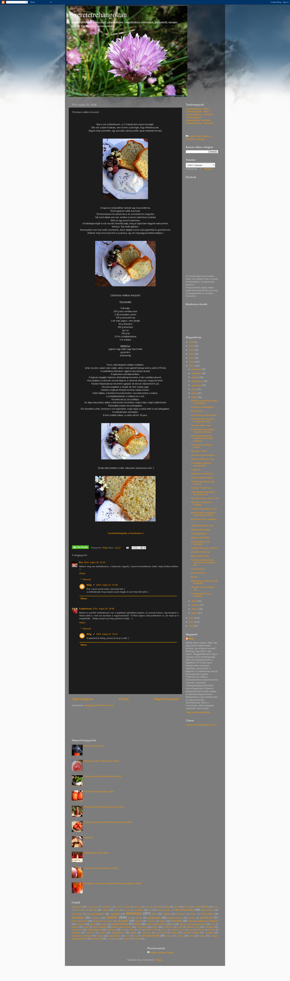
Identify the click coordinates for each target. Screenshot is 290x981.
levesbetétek (168, 927)
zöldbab (127, 939)
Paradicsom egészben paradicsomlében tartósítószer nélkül (112, 883)
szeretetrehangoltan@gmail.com (201, 725)
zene (116, 939)
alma (176, 907)
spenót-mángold (191, 933)
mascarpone (77, 930)
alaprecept (157, 907)
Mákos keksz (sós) (200, 556)
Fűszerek (95, 918)
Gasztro (112, 917)
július (194, 389)
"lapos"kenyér (106, 907)
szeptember (197, 381)
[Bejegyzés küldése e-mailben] (127, 548)
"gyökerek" (77, 907)
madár (180, 927)
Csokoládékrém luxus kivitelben (201, 595)
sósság (173, 933)
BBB (206, 907)
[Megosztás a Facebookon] (141, 547)
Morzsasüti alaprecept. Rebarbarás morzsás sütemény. (202, 438)
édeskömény (77, 914)
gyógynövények (174, 918)
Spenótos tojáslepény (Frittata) (201, 503)
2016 (192, 358)
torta (128, 936)
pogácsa (76, 933)
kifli (172, 924)
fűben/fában (78, 917)
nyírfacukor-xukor (178, 930)
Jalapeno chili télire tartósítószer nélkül (102, 776)
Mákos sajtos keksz (200, 537)
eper (154, 914)
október (195, 377)
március (196, 605)
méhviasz (111, 930)
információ (151, 921)
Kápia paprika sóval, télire (96, 853)
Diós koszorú (197, 411)
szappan (209, 933)
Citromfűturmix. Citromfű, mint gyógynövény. (203, 420)
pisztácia (211, 930)
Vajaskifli (88, 837)
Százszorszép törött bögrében (200, 543)
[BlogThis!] (135, 547)
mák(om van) (192, 927)
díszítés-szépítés (164, 910)
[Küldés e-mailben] (133, 547)
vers (191, 936)
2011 (191, 626)
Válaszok (86, 579)
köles (213, 924)
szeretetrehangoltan (99, 14)
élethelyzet (134, 913)
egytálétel (115, 914)
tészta (100, 936)
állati (166, 907)
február (195, 609)
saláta (133, 933)
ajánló (147, 907)
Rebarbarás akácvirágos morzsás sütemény (202, 430)
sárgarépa (146, 933)
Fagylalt (166, 914)
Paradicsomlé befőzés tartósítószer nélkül (104, 807)
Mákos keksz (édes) (200, 530)
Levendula (142, 927)
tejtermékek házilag (81, 936)
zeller (109, 939)
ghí (129, 918)
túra (135, 936)
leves (154, 927)
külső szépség (99, 927)
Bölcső (194, 577)
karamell (80, 924)
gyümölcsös (206, 917)
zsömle (136, 939)
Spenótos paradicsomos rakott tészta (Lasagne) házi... (203, 562)
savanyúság (161, 933)
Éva (81, 562)
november (197, 373)
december (197, 369)
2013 (192, 618)
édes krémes (207, 910)
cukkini (105, 910)
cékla (87, 910)
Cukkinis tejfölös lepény (202, 478)
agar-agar (138, 907)
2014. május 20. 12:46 (94, 562)
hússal (138, 921)
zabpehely (97, 939)
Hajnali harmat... (199, 573)
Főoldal (124, 699)
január (195, 613)
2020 (192, 342)
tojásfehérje (114, 936)
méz (123, 930)
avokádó (197, 907)
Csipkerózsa (85, 609)
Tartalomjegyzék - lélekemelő (200, 123)
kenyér (104, 924)
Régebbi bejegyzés (166, 699)
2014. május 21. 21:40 (107, 585)
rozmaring (90, 933)
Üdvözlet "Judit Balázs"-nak (204, 509)
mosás (131, 930)
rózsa (102, 933)
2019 (192, 346)
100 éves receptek (122, 907)
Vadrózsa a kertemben (202, 473)
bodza (215, 907)
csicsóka (126, 910)
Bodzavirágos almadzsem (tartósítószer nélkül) (203, 514)
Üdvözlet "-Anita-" (199, 451)
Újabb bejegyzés (83, 699)
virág (202, 936)
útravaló (169, 936)
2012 (192, 622)
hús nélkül (122, 920)
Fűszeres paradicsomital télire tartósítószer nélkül (108, 822)
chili (94, 910)
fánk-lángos (181, 914)
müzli (140, 930)
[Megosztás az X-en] (138, 547)
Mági (89, 585)
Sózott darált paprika (94, 746)
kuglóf (86, 927)
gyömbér (192, 918)
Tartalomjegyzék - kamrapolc (199, 114)
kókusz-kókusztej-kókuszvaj (192, 924)
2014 (192, 366)
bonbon (78, 910)
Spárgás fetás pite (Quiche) (204, 548)
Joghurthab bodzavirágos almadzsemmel (203, 493)
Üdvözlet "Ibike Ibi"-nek (202, 525)
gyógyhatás (154, 917)
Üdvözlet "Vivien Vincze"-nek (204, 498)
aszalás (187, 907)
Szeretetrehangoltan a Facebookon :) (125, 533)
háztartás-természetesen (103, 921)
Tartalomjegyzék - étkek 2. (198, 111)
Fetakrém (195, 469)
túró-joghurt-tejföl (150, 935)
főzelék (193, 914)
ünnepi (180, 936)
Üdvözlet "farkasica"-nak (202, 459)
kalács (163, 921)
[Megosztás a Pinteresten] (144, 547)
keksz (92, 924)
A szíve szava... (198, 569)
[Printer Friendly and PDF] (80, 547)
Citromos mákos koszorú (203, 455)
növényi (164, 930)
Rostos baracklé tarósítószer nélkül (101, 868)
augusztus (197, 385)
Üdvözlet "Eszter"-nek (201, 488)
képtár (137, 924)
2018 (192, 350)
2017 (192, 354)
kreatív (75, 927)
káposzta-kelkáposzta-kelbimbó (203, 921)
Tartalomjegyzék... (199, 533)
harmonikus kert (79, 921)
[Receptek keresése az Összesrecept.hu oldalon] (160, 952)
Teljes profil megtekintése (198, 712)
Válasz (82, 573)
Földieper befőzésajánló (202, 407)
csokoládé (138, 910)
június (195, 393)
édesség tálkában (95, 914)
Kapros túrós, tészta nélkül (203, 415)
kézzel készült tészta (156, 924)
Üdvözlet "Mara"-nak (201, 425)
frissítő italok (207, 914)
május (195, 397)
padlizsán (200, 930)
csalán (117, 910)
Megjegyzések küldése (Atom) (99, 705)
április (195, 601)
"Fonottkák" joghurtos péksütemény (201, 464)
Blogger (158, 960)
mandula (209, 927)
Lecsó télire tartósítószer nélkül (99, 791)
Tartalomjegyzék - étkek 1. (198, 109)
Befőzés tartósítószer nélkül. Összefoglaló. (204, 402)
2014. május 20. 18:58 (103, 609)
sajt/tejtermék (117, 933)
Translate (208, 169)
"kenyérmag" (92, 907)
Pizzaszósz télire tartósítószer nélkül (101, 761)
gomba (138, 918)
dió (150, 910)
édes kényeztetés (184, 909)
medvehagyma (94, 930)
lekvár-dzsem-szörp (121, 927)
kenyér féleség (120, 924)
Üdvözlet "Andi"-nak (200, 552)
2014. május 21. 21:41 (107, 634)
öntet (191, 930)
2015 (192, 362)
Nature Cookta (152, 930)
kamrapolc (176, 920)
